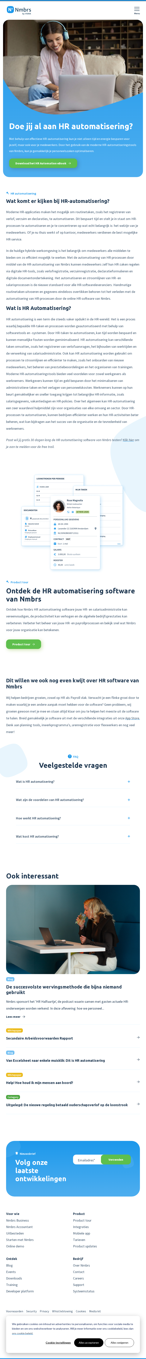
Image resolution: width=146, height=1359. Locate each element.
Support (78, 1284)
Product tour (21, 644)
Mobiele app (81, 1233)
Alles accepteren (89, 1342)
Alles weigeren (119, 1342)
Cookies (81, 1311)
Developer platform (20, 1291)
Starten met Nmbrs (20, 1240)
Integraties (81, 1227)
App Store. (132, 718)
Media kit (95, 1311)
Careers (78, 1278)
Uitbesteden (15, 1233)
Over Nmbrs (81, 1265)
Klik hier (128, 440)
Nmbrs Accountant (19, 1227)
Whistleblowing (62, 1311)
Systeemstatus (83, 1291)
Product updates (85, 1246)
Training (12, 1284)
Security (31, 1311)
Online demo (15, 1246)
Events (11, 1272)
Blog (9, 1265)
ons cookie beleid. (22, 1333)
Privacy (44, 1311)
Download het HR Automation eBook (41, 163)
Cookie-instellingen (58, 1342)
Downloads (14, 1278)
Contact (78, 1272)
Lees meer (13, 1016)
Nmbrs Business (17, 1220)
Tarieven (79, 1240)
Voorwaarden (14, 1311)
